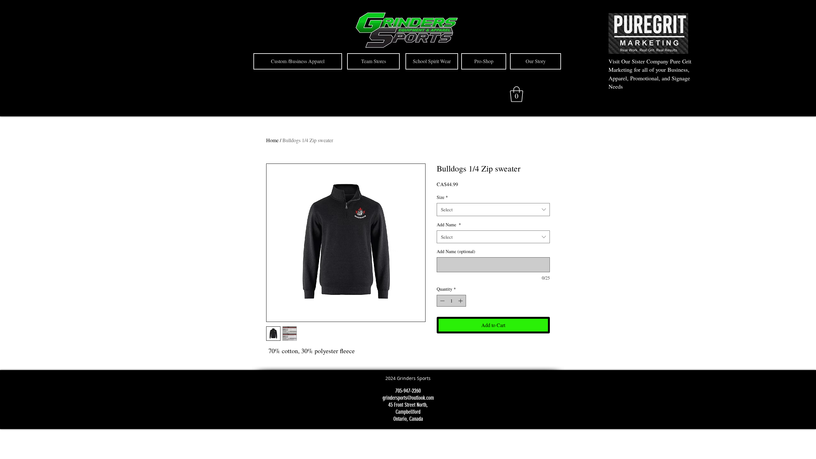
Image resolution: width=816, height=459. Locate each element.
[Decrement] (442, 300)
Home (272, 140)
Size (442, 197)
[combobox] (493, 209)
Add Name (449, 225)
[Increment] (461, 300)
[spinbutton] (451, 300)
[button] (516, 94)
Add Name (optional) (456, 251)
